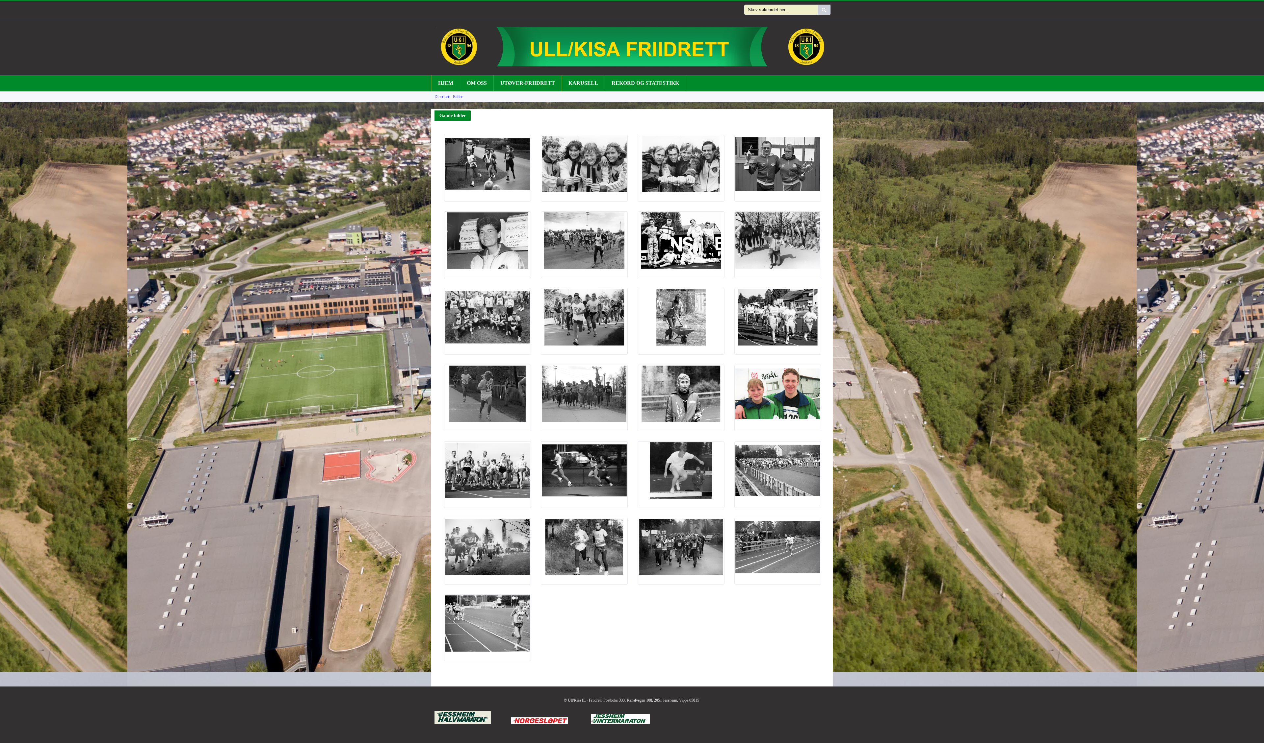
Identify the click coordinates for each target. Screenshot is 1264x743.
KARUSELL (583, 83)
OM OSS (477, 83)
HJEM (445, 83)
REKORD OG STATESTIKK (645, 83)
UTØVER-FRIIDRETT (527, 83)
